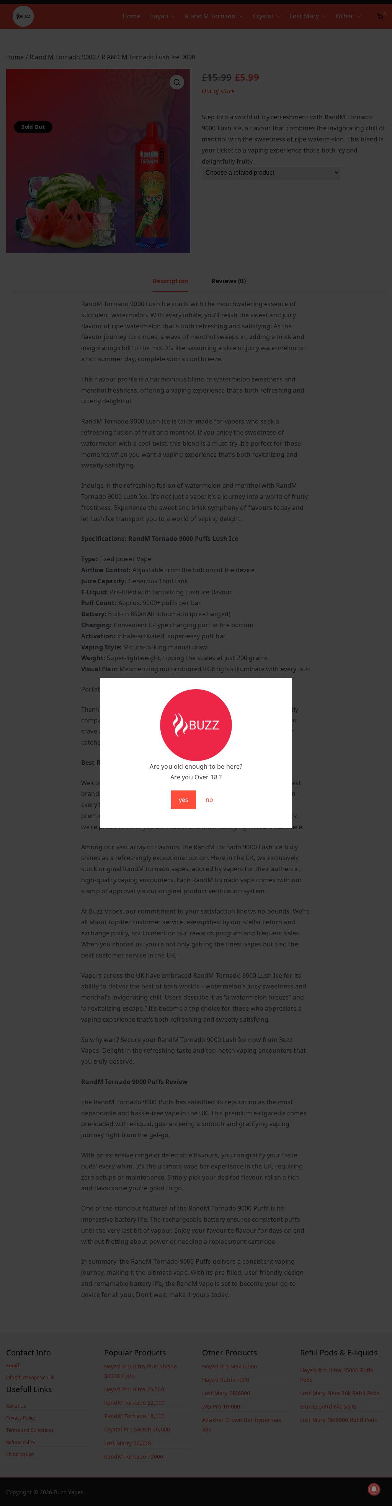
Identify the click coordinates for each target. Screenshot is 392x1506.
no (209, 799)
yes (183, 799)
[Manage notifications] (374, 1489)
